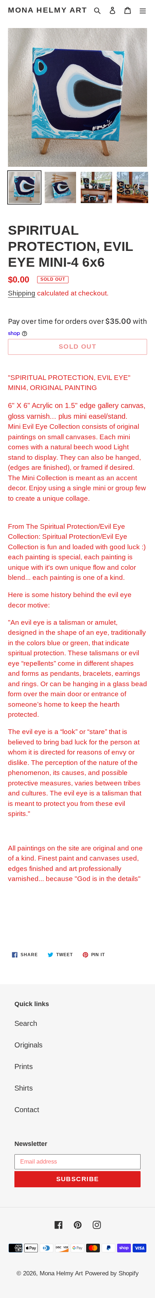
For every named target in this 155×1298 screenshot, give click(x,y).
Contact (26, 1110)
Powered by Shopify (112, 1273)
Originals (28, 1045)
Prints (23, 1066)
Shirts (23, 1088)
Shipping (21, 293)
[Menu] (142, 10)
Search (25, 1023)
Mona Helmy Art (47, 10)
